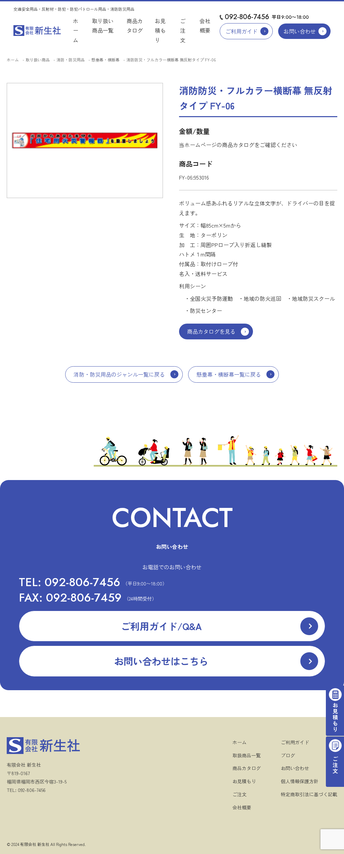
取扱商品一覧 (246, 755)
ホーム (75, 30)
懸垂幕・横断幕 (105, 59)
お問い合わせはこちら (161, 661)
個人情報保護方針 (299, 781)
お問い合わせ (300, 31)
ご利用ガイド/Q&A (161, 626)
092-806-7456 (247, 17)
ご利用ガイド (241, 31)
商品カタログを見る (211, 331)
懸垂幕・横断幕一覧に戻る (229, 374)
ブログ (288, 755)
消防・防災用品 (70, 59)
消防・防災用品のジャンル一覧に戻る (119, 374)
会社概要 (241, 807)
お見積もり (160, 30)
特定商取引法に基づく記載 (309, 794)
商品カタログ (246, 768)
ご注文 (182, 30)
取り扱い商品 (38, 59)
